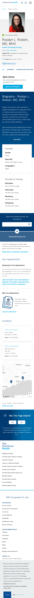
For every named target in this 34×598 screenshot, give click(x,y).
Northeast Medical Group (9, 485)
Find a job (5, 512)
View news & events (7, 521)
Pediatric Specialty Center (12, 346)
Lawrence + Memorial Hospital (10, 463)
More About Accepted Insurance (15, 252)
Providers (4, 532)
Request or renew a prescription (15, 282)
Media (4, 545)
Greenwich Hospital (7, 460)
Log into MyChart (7, 515)
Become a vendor (7, 524)
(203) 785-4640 (11, 50)
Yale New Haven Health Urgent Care (12, 473)
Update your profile (7, 405)
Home (3, 9)
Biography (10, 69)
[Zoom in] (29, 393)
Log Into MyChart (9, 312)
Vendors (4, 548)
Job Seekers (5, 535)
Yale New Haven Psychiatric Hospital (12, 466)
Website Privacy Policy (10, 583)
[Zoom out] (29, 396)
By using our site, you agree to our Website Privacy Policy (15, 587)
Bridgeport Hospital (7, 453)
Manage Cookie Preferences (10, 551)
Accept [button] (7, 594)
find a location (6, 505)
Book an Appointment (13, 87)
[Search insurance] (30, 224)
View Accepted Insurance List (17, 236)
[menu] (30, 2)
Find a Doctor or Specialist (9, 509)
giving (4, 542)
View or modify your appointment (15, 280)
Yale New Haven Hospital (9, 479)
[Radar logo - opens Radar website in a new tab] (6, 396)
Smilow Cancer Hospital (11, 330)
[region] (17, 380)
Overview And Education (24, 69)
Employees (5, 538)
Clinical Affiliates (7, 482)
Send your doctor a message (13, 284)
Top (3, 69)
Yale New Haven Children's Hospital (12, 457)
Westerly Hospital (7, 476)
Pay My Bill (5, 518)
